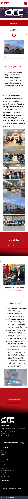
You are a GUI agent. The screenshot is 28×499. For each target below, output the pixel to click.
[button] (25, 3)
